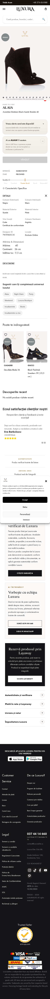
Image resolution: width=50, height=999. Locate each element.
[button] (46, 481)
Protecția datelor (8, 867)
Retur (4, 805)
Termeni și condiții (8, 841)
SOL (3, 892)
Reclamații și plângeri (10, 904)
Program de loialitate (34, 788)
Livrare (4, 800)
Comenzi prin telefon (34, 800)
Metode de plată (8, 794)
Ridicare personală (34, 794)
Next (45, 443)
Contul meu (6, 811)
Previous (42, 443)
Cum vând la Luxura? (10, 816)
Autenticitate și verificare (18, 695)
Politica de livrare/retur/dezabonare (11, 874)
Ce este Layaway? (25, 679)
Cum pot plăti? (32, 805)
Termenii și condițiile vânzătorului (9, 848)
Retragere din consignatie (11, 822)
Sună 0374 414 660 (25, 623)
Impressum (26, 519)
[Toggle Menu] (4, 9)
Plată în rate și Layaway (18, 704)
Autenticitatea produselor (36, 816)
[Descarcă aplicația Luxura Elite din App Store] (16, 758)
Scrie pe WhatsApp (25, 631)
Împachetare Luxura (16, 721)
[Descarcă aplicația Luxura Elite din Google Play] (34, 758)
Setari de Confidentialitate (11, 881)
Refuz (25, 507)
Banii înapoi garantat (34, 811)
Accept (25, 500)
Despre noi (31, 783)
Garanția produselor (34, 822)
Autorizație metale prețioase (12, 898)
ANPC (4, 887)
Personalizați (25, 514)
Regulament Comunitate (11, 856)
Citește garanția (25, 573)
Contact (5, 789)
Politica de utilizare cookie (11, 861)
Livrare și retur (13, 713)
